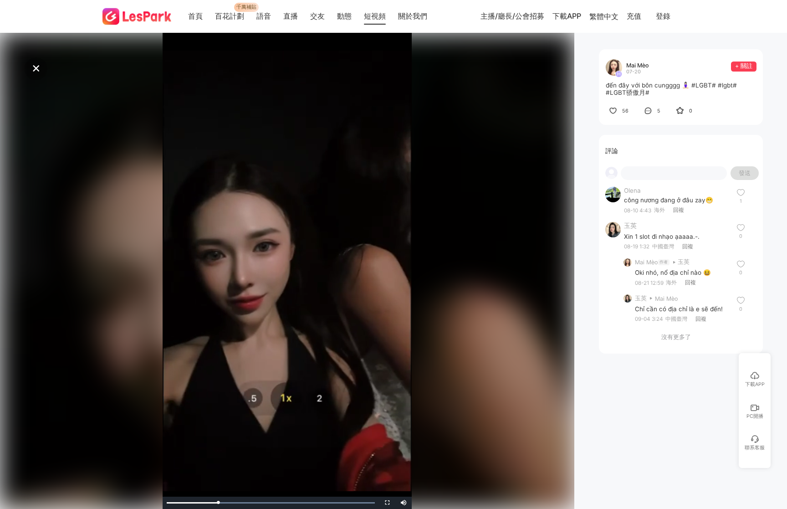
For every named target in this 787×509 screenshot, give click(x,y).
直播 (290, 16)
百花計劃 (229, 16)
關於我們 (412, 16)
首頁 (195, 16)
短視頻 (375, 16)
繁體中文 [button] (603, 16)
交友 (317, 16)
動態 (344, 16)
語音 (263, 16)
